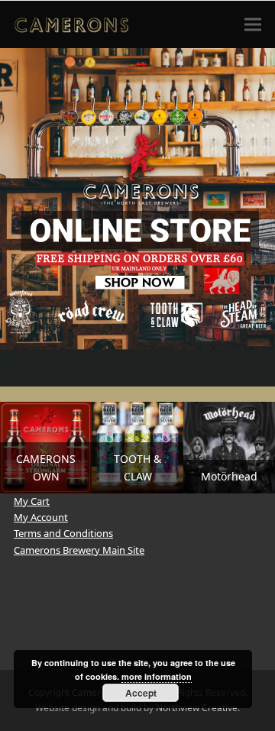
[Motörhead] (229, 446)
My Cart (32, 501)
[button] (252, 24)
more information (156, 676)
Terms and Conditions (63, 533)
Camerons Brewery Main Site (79, 550)
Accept (141, 693)
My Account (41, 517)
